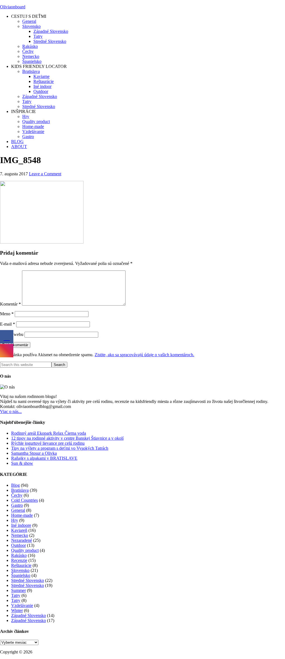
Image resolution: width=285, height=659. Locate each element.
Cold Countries (24, 500)
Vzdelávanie (22, 605)
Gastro (17, 505)
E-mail (7, 324)
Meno (7, 313)
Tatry (15, 595)
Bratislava (20, 490)
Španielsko (20, 575)
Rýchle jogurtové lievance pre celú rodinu (48, 443)
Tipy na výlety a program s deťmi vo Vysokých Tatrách (59, 448)
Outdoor (18, 545)
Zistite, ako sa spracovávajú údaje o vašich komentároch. (144, 354)
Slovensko (20, 570)
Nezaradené (21, 540)
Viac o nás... (11, 411)
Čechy (17, 495)
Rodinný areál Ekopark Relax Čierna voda (48, 433)
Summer (18, 590)
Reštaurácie (21, 565)
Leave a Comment (45, 173)
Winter (17, 610)
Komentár (10, 304)
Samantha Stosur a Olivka (34, 453)
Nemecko (19, 535)
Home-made (22, 515)
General (18, 510)
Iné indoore (21, 525)
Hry (14, 520)
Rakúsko (19, 555)
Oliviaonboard (12, 6)
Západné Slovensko (28, 615)
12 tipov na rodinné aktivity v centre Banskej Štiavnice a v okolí (67, 438)
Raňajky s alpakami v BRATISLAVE (44, 458)
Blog (15, 485)
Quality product (25, 550)
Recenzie (19, 560)
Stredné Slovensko (27, 580)
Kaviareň (19, 530)
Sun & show (22, 463)
